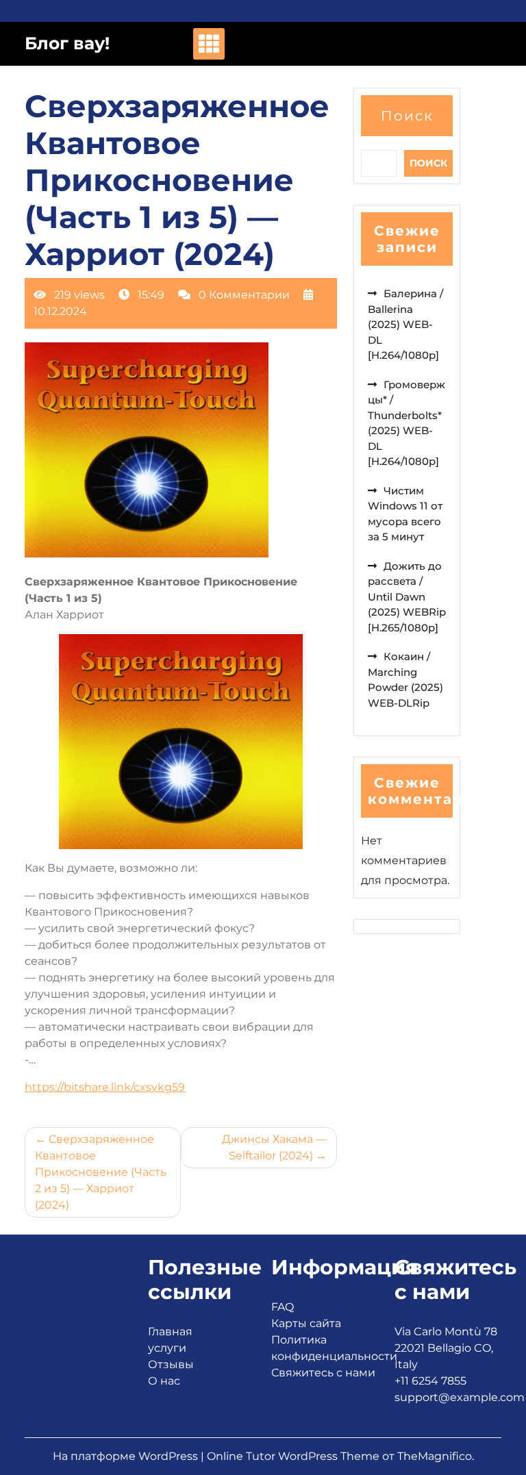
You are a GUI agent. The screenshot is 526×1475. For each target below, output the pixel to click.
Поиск (407, 116)
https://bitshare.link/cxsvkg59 (105, 1087)
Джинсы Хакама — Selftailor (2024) (274, 1147)
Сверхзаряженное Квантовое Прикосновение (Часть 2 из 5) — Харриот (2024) (100, 1172)
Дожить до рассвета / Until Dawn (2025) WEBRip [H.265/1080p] (407, 596)
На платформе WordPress (127, 1456)
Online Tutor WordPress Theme (294, 1456)
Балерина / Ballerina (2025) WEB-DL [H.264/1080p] (405, 324)
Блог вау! (67, 43)
